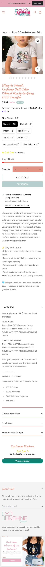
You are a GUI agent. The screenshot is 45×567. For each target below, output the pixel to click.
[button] (8, 152)
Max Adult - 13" (11, 144)
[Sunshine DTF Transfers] (22, 12)
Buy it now (22, 184)
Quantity (6, 169)
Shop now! (37, 3)
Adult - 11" (23, 137)
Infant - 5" (8, 130)
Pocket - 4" (26, 123)
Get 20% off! (12, 560)
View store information (17, 205)
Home (4, 32)
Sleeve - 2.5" (9, 123)
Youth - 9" (8, 137)
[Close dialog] (42, 538)
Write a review (22, 461)
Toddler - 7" (24, 130)
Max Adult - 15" (31, 144)
